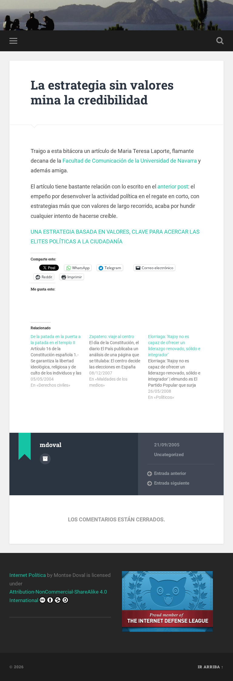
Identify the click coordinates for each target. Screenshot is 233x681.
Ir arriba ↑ (211, 666)
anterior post (172, 186)
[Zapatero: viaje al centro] (118, 361)
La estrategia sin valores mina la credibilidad (102, 92)
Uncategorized (169, 454)
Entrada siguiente (171, 483)
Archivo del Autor (45, 458)
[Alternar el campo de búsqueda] (220, 40)
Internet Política (27, 575)
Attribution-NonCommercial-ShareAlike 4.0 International (58, 596)
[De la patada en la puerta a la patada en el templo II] (60, 361)
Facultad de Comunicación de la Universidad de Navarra (129, 161)
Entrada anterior (170, 473)
